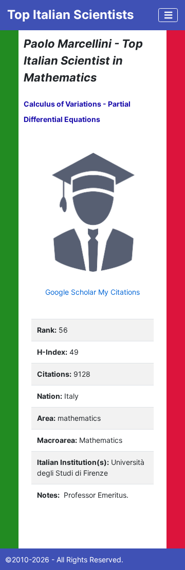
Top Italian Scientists (70, 14)
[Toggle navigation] (168, 15)
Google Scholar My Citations (92, 292)
